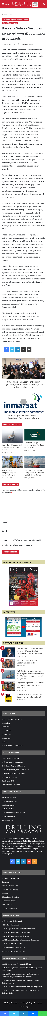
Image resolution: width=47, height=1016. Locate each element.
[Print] (29, 349)
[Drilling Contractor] (24, 4)
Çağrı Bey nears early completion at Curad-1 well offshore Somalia (34, 472)
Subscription (7, 904)
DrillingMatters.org (9, 801)
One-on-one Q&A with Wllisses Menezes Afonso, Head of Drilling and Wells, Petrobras (30, 651)
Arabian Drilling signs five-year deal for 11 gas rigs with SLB (34, 445)
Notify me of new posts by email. (18, 545)
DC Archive (6, 730)
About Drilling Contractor (12, 719)
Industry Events (8, 816)
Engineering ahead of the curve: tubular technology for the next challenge (30, 685)
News (12, 14)
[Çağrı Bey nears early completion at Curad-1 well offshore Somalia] (34, 462)
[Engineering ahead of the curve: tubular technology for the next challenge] (8, 686)
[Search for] (44, 5)
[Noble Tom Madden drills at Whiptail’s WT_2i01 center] (12, 436)
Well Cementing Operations (13, 951)
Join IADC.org (7, 820)
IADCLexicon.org (8, 805)
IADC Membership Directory (13, 812)
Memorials (6, 738)
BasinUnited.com (9, 797)
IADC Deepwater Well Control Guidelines (18, 929)
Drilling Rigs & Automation (13, 762)
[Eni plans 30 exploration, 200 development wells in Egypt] (8, 697)
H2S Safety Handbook (10, 925)
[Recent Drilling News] (23, 605)
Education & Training (10, 897)
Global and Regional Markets (12, 20)
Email (5, 531)
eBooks (5, 893)
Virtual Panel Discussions (12, 745)
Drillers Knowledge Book (12, 921)
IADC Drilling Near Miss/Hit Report (16, 936)
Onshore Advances (9, 777)
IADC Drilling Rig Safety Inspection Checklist (20, 940)
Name (5, 522)
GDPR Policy (23, 1007)
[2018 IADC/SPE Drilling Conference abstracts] (8, 663)
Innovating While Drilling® (13, 773)
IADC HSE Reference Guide (12, 944)
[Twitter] (12, 349)
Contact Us (6, 727)
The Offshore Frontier (10, 23)
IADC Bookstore (8, 809)
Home (5, 14)
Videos (4, 742)
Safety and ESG (8, 781)
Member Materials (9, 901)
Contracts (6, 882)
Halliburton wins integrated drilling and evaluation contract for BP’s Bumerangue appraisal (30, 673)
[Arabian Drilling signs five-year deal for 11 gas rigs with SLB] (34, 435)
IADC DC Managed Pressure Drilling (16, 964)
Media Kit (6, 723)
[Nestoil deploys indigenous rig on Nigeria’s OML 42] (12, 462)
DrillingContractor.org (13, 1003)
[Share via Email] (23, 349)
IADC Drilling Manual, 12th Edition (16, 932)
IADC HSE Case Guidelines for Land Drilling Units (22, 987)
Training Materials (9, 908)
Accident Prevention (10, 878)
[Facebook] (6, 349)
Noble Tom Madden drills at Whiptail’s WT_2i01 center (12, 447)
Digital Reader (7, 734)
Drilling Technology (10, 889)
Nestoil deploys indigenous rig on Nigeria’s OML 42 (9, 472)
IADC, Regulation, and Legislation (15, 770)
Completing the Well (10, 758)
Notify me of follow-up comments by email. (22, 540)
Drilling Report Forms (10, 886)
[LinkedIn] (17, 349)
